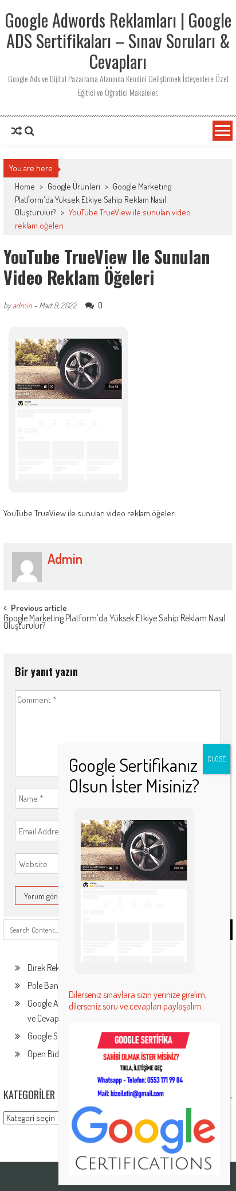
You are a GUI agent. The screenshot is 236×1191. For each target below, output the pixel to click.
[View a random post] (16, 131)
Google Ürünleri (74, 186)
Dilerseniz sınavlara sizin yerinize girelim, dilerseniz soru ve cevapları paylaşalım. (138, 1000)
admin (22, 305)
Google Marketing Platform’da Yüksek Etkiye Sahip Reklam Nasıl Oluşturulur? (114, 622)
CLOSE (216, 759)
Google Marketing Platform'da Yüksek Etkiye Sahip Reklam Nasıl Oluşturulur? (93, 199)
